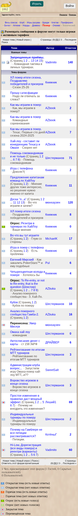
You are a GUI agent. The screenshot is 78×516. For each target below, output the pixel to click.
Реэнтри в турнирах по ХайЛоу (24, 225)
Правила (63, 15)
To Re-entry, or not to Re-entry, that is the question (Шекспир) (27, 283)
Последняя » (69, 463)
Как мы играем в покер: (26, 104)
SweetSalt (52, 369)
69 (70, 402)
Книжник (51, 82)
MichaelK (51, 238)
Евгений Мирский (22, 259)
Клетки (55, 22)
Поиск (5, 42)
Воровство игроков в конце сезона (24, 382)
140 (70, 62)
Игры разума (33, 22)
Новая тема (9, 40)
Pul (47, 262)
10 (70, 303)
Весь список (11, 22)
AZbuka (50, 288)
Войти (70, 5)
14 (36, 60)
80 (70, 288)
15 (40, 60)
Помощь (72, 15)
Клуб (22, 22)
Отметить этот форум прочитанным (20, 463)
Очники (56, 25)
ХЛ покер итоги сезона (25, 211)
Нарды (26, 25)
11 (70, 185)
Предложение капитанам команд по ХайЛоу (27, 179)
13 (32, 60)
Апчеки (16, 25)
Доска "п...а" (18, 199)
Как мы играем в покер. (26, 129)
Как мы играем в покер (25, 116)
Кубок (14, 302)
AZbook (50, 108)
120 (70, 202)
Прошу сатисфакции (24, 92)
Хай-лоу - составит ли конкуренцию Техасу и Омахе (25, 144)
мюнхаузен (52, 202)
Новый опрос (23, 40)
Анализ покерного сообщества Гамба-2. (24, 313)
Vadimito (51, 62)
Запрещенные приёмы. (27, 57)
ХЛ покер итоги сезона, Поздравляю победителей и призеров (26, 81)
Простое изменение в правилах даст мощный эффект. (26, 399)
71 (70, 158)
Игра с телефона (21, 168)
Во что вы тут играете (24, 235)
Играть (36, 3)
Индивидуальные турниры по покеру (23, 416)
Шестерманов (54, 158)
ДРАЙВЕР (52, 342)
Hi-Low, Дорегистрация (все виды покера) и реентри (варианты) (25, 448)
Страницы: (46, 40)
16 (70, 314)
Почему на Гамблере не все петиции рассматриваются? (26, 433)
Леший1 (50, 402)
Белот (7, 25)
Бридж (45, 22)
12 (18, 202)
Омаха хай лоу (20, 332)
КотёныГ (51, 434)
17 (70, 238)
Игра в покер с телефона (27, 247)
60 (70, 449)
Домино (36, 25)
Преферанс (67, 22)
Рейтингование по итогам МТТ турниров (27, 351)
